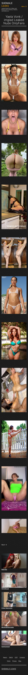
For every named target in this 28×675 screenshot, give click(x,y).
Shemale (7, 4)
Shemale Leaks (8, 669)
